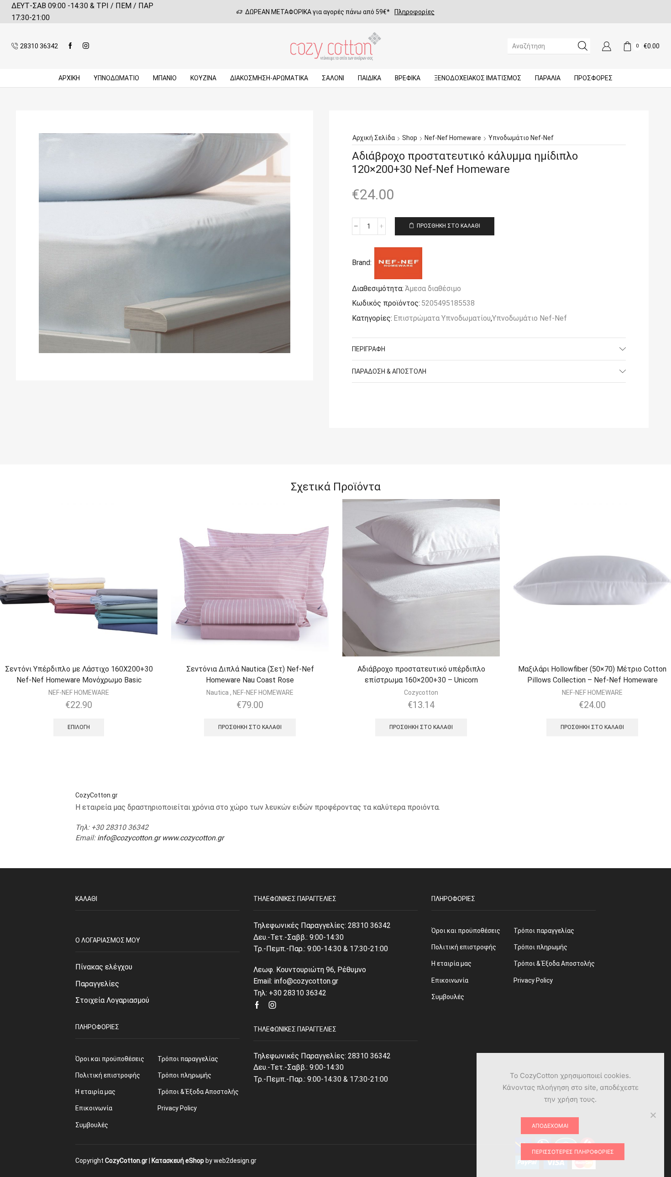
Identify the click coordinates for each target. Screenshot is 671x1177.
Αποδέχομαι (550, 1125)
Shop (409, 137)
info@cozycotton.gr (128, 837)
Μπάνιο (165, 78)
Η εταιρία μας (95, 1091)
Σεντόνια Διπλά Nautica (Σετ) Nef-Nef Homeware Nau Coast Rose (250, 674)
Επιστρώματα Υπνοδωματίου (442, 318)
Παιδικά (369, 78)
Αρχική (69, 78)
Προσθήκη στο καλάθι (448, 226)
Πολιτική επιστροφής (107, 1075)
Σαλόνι (333, 78)
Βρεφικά (407, 78)
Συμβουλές (91, 1125)
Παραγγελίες (97, 983)
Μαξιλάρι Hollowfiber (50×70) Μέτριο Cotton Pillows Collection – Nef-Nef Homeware (592, 674)
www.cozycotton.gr (193, 837)
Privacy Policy (177, 1108)
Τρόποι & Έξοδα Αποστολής (198, 1091)
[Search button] (582, 46)
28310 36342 (369, 925)
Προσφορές (593, 78)
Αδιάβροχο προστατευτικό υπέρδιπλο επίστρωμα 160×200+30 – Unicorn (421, 674)
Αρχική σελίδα (373, 137)
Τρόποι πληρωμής (184, 1075)
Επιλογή (79, 727)
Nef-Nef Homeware (453, 137)
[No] (652, 1115)
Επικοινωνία (93, 1108)
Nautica (217, 692)
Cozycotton (421, 692)
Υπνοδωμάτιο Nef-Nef (521, 137)
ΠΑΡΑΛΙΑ (548, 78)
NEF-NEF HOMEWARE (78, 692)
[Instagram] (86, 46)
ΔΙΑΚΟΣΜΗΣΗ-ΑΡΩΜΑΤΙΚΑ (269, 78)
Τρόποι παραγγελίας (187, 1058)
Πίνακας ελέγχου (103, 967)
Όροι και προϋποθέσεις (109, 1058)
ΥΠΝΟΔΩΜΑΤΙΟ (116, 78)
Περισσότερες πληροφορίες (573, 1151)
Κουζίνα (203, 78)
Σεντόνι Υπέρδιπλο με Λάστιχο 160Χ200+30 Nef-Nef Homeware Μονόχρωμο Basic (79, 674)
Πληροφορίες (414, 12)
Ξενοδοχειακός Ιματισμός (477, 78)
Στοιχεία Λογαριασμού (112, 1000)
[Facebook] (70, 46)
